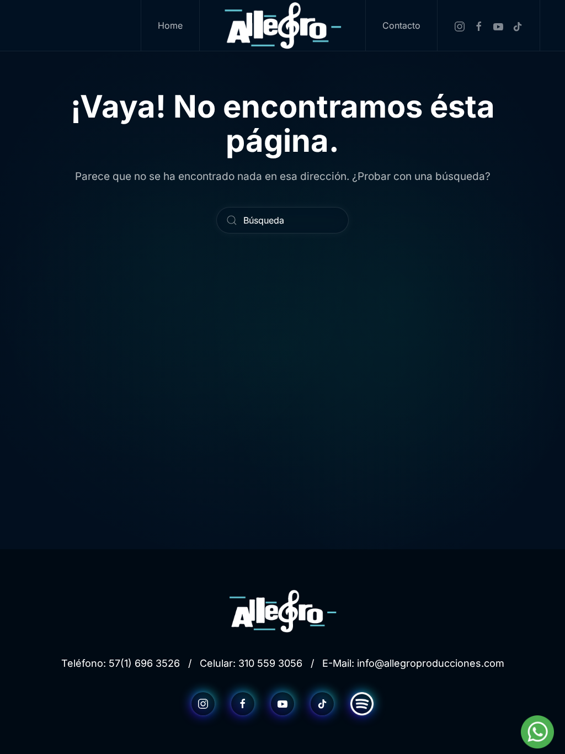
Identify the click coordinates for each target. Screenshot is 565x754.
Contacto (401, 25)
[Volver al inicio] (283, 25)
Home (170, 25)
